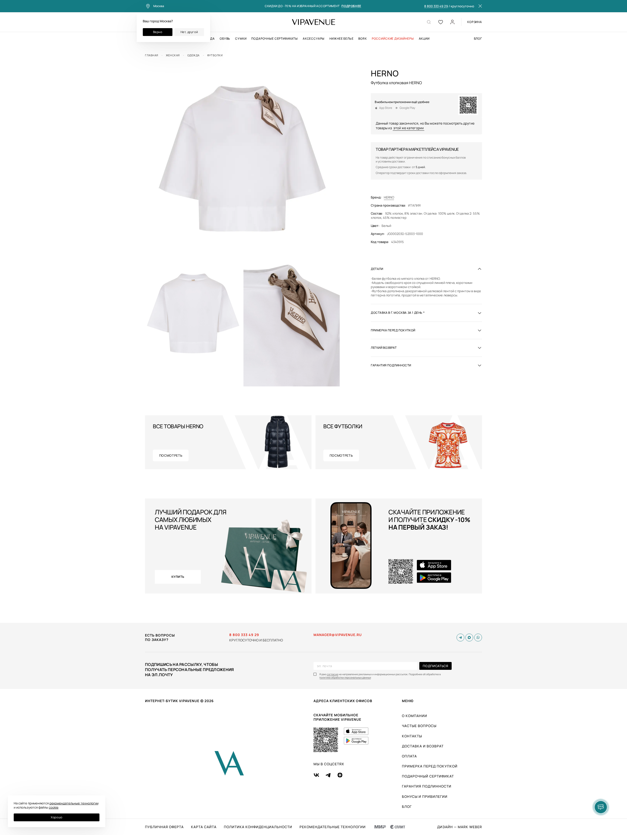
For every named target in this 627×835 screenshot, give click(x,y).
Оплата (409, 756)
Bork (362, 39)
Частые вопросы (419, 725)
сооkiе (54, 807)
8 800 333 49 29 (436, 6)
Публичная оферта (164, 827)
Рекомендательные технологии (333, 827)
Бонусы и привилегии (424, 796)
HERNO (389, 197)
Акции (424, 39)
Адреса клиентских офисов (343, 700)
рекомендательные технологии (73, 803)
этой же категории (408, 128)
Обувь (225, 39)
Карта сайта (204, 827)
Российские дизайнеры (393, 39)
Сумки (240, 39)
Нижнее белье (341, 39)
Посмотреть (170, 455)
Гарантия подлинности (426, 786)
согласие (332, 674)
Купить (177, 577)
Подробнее (351, 6)
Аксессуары (314, 39)
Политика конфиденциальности (258, 827)
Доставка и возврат (423, 746)
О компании (414, 715)
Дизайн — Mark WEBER (459, 827)
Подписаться (435, 666)
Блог (478, 39)
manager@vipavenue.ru (338, 635)
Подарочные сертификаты (274, 39)
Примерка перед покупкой (430, 766)
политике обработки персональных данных (345, 677)
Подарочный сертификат (428, 776)
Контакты (412, 736)
